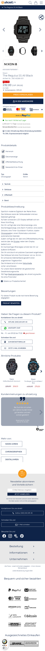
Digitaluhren (12, 459)
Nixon (33, 379)
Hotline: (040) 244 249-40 (17, 322)
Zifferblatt (8, 195)
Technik (7, 184)
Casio (12, 379)
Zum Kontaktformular (16, 342)
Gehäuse (8, 190)
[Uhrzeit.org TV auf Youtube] (16, 536)
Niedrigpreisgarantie (16, 274)
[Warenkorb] (35, 3)
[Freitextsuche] (30, 3)
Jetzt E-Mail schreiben (17, 348)
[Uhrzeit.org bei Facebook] (4, 536)
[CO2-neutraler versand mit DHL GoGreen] (24, 644)
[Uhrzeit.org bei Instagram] (10, 536)
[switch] (4, 648)
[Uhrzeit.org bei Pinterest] (22, 536)
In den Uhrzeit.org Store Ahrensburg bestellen (23, 131)
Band (6, 200)
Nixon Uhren (11, 444)
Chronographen (13, 452)
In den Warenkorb (24, 101)
